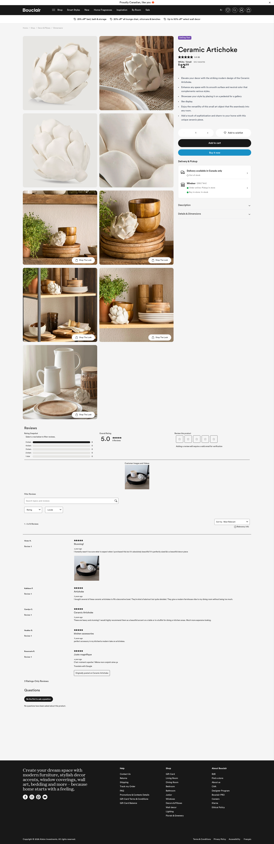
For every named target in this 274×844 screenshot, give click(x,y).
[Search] (234, 10)
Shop (60, 10)
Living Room (172, 778)
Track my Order (127, 786)
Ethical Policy (218, 807)
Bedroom (170, 786)
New (86, 10)
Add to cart (214, 143)
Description (184, 205)
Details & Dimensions (189, 214)
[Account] (241, 10)
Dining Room (172, 782)
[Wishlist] (228, 10)
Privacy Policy (220, 839)
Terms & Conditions (202, 839)
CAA (214, 786)
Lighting (170, 812)
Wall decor (171, 807)
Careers (215, 799)
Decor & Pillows (44, 28)
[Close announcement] (270, 2)
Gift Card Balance (128, 803)
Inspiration (122, 10)
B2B (213, 774)
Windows (170, 799)
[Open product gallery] (60, 73)
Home (25, 28)
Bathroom (170, 791)
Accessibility (234, 839)
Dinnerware (58, 28)
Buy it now (214, 153)
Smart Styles (73, 10)
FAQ (122, 791)
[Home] (32, 10)
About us (216, 782)
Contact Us (125, 774)
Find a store (217, 778)
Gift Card (170, 774)
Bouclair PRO (218, 795)
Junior (169, 795)
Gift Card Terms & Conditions (134, 799)
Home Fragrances (103, 10)
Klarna (215, 803)
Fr (221, 10)
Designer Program (221, 791)
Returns (123, 778)
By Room (136, 10)
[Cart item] (248, 10)
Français (247, 839)
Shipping (124, 782)
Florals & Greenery (175, 816)
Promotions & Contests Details (134, 795)
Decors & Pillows (174, 803)
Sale (148, 10)
